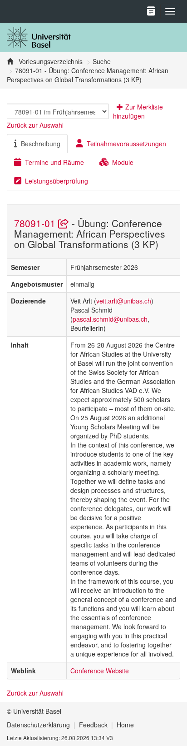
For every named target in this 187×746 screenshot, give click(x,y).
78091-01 (36, 223)
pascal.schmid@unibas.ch (110, 318)
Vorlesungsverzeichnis (50, 61)
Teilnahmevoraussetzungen (126, 143)
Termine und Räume (54, 162)
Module (122, 162)
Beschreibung (40, 143)
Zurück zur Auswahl (35, 124)
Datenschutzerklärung (38, 724)
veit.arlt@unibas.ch (123, 300)
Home (125, 724)
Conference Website (99, 670)
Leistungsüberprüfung (56, 180)
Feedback (93, 724)
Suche (102, 61)
